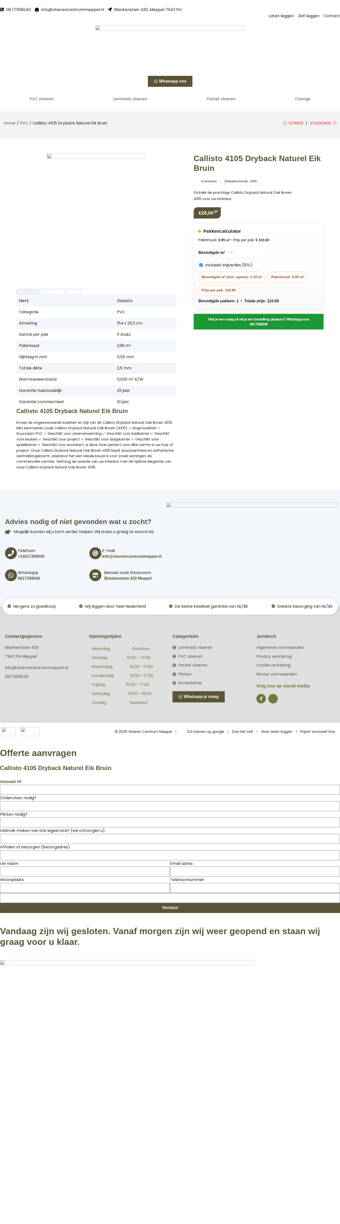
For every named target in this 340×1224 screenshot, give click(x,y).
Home (9, 123)
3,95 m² (124, 345)
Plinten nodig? (13, 814)
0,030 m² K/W (130, 379)
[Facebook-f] (261, 698)
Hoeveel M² (11, 781)
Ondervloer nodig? (18, 798)
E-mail (108, 551)
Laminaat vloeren (130, 99)
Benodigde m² (211, 252)
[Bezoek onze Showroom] (95, 575)
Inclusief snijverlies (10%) (228, 265)
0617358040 (29, 578)
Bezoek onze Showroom (127, 572)
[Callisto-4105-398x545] (96, 216)
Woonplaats (12, 880)
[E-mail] (95, 553)
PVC (24, 123)
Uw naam (9, 863)
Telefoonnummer (187, 880)
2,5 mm (124, 368)
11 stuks (124, 334)
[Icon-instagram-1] (273, 698)
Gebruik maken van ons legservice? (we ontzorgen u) (52, 830)
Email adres (181, 863)
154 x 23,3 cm (129, 323)
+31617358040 (31, 556)
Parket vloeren (221, 99)
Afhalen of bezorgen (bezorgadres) (35, 847)
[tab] (28, 291)
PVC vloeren (42, 99)
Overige (302, 99)
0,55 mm (125, 357)
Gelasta (124, 301)
